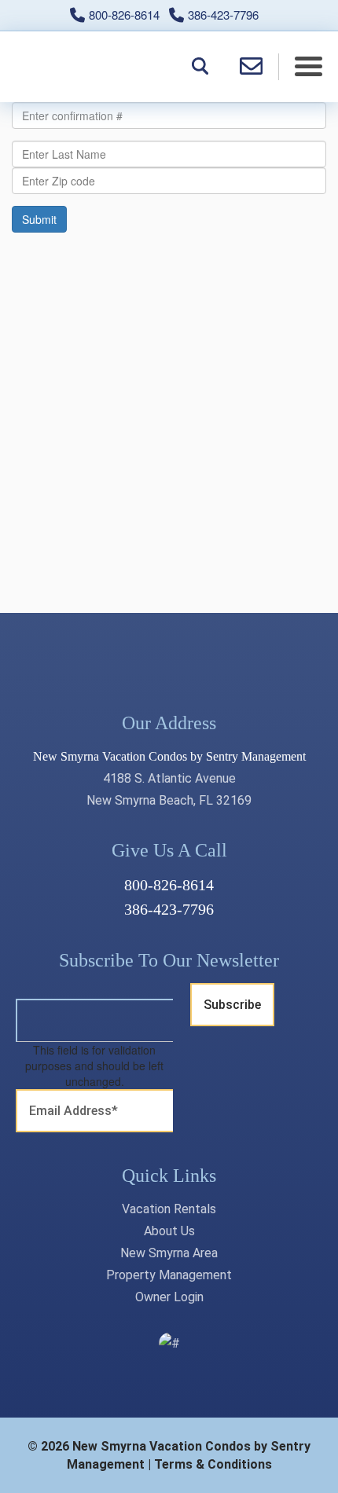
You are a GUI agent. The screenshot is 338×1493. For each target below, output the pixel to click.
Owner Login (169, 1296)
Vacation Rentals (169, 1208)
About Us (169, 1230)
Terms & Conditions (213, 1464)
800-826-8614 (169, 884)
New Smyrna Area (169, 1252)
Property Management (169, 1274)
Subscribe (232, 1004)
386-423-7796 (169, 909)
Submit (39, 219)
